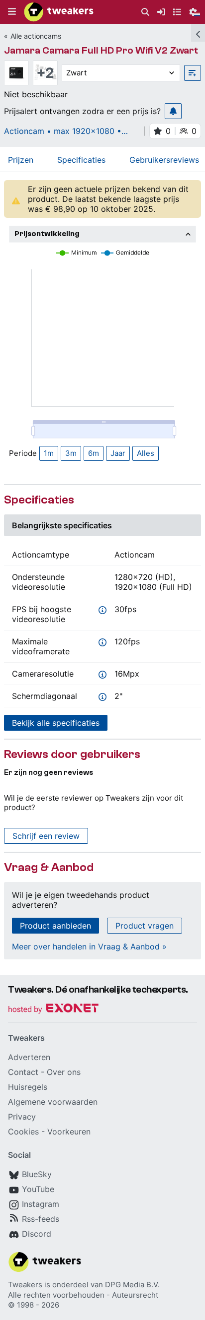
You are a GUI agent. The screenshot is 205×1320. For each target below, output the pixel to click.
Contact (23, 1072)
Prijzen (20, 160)
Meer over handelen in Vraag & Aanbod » (89, 946)
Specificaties (81, 160)
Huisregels (27, 1087)
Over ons (64, 1072)
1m (49, 453)
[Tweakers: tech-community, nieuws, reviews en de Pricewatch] (59, 12)
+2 (45, 72)
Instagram (40, 1204)
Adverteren (29, 1057)
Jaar (117, 453)
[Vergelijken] (192, 73)
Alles (145, 453)
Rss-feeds (40, 1219)
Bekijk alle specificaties (56, 723)
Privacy (22, 1117)
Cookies (23, 1131)
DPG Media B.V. (132, 1284)
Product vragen (144, 926)
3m (71, 453)
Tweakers (25, 1284)
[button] (12, 12)
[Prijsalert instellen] (173, 111)
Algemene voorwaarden (53, 1102)
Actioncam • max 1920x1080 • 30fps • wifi (62, 131)
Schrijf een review (46, 836)
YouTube (38, 1189)
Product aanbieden (55, 926)
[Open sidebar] (198, 33)
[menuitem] (145, 12)
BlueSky (37, 1174)
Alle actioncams (35, 36)
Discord (36, 1234)
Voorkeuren (69, 1131)
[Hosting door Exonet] (53, 1009)
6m (93, 453)
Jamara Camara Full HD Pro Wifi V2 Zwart (101, 50)
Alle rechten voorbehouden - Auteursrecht (83, 1295)
